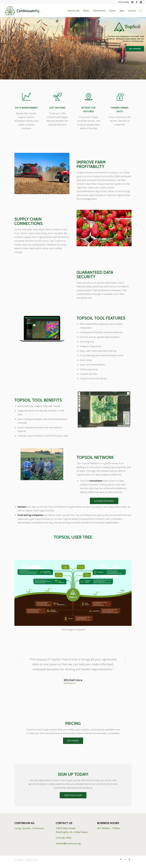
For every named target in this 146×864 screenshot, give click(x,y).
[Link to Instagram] (141, 2)
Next (125, 661)
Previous (21, 661)
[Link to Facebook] (137, 2)
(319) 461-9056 (63, 837)
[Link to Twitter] (132, 2)
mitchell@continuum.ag (68, 843)
